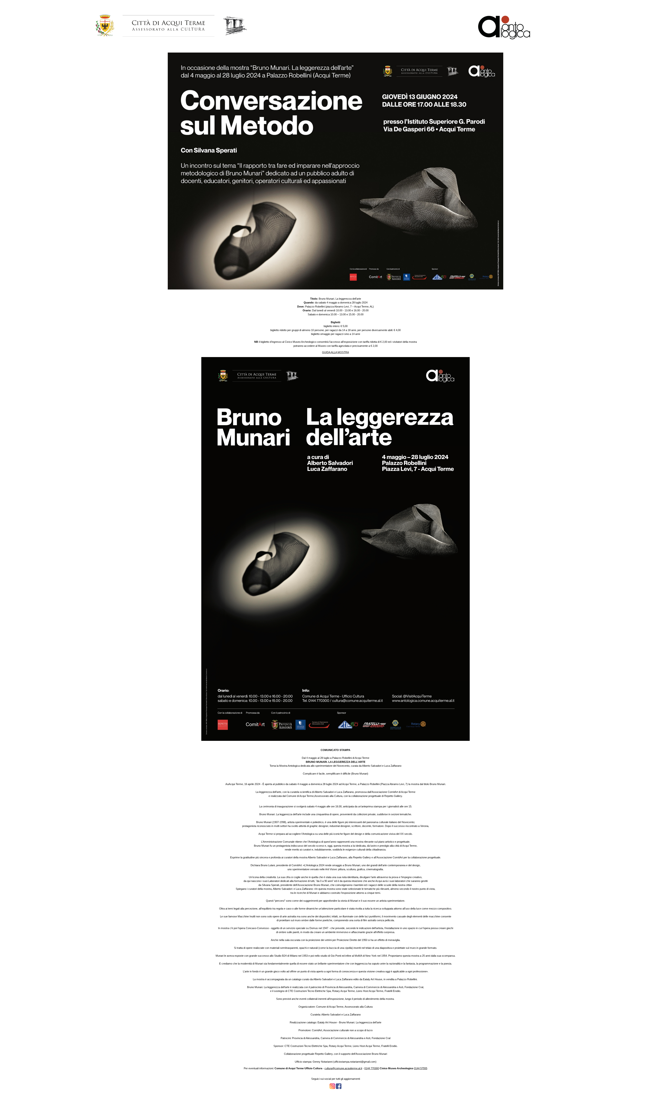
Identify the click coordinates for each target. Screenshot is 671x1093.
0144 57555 (420, 1068)
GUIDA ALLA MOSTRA (335, 352)
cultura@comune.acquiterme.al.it (343, 1068)
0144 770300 (371, 1068)
